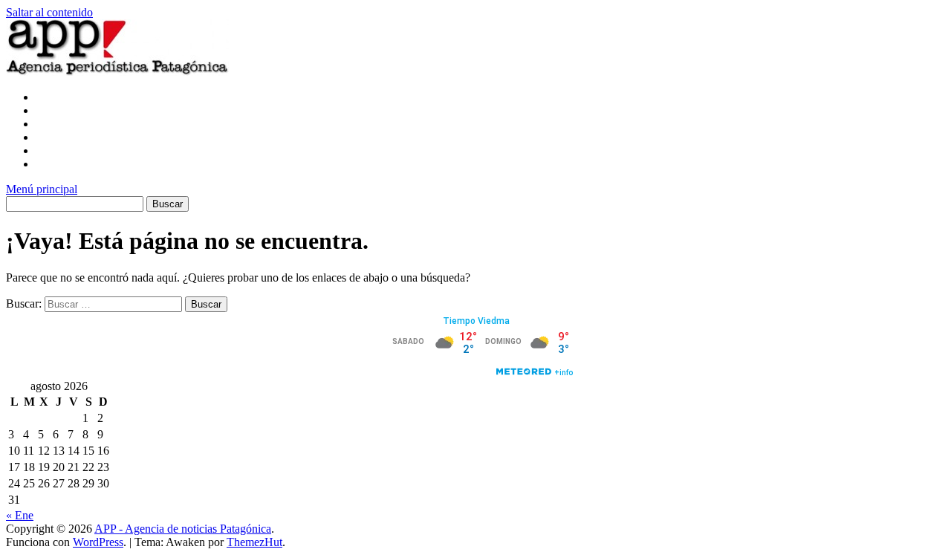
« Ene (19, 515)
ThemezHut (254, 542)
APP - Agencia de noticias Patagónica (182, 528)
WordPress (98, 542)
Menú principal (41, 189)
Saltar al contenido (49, 12)
